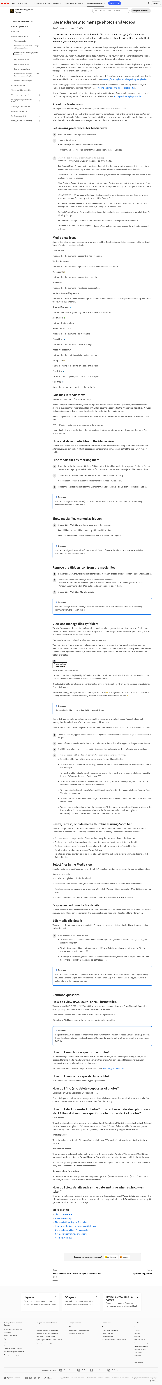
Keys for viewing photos (22, 69)
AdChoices (155, 1381)
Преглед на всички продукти (12, 1355)
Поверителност (91, 1378)
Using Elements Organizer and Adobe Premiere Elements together (26, 75)
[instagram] (30, 1378)
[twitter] (35, 1378)
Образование (73, 1327)
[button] (148, 3)
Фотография (7, 1332)
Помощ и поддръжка (95, 3)
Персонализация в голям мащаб (46, 1327)
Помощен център (107, 1327)
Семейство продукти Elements (13, 1348)
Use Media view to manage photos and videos (26, 54)
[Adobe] (5, 3)
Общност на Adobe (107, 1333)
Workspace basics (20, 41)
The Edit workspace (63, 1214)
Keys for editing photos (21, 60)
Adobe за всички (139, 1359)
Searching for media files (113, 1068)
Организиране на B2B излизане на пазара (49, 1340)
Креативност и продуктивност (46, 1336)
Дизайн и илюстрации (11, 1336)
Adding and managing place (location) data (116, 88)
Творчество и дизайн (19, 3)
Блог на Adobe (138, 1362)
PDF (5, 1342)
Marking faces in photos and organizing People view (124, 79)
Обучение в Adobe (107, 1336)
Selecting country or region (23, 81)
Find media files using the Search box (71, 1222)
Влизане (156, 3)
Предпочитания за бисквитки (121, 1378)
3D (4, 1345)
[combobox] (111, 10)
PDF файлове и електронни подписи (46, 3)
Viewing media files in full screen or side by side (75, 1226)
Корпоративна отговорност (142, 1343)
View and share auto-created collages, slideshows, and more (26, 47)
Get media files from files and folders (71, 1234)
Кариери (137, 1333)
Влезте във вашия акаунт (142, 1327)
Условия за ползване (104, 1378)
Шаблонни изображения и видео (14, 1352)
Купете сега (114, 3)
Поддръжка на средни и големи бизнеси (114, 1340)
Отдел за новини (139, 1340)
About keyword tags (63, 1218)
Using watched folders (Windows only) (71, 1230)
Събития (137, 1336)
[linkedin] (39, 1378)
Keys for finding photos (21, 64)
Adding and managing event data (128, 96)
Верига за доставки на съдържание (47, 1330)
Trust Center (138, 1352)
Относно (136, 1330)
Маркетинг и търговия (73, 3)
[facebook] (26, 1378)
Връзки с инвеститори (141, 1346)
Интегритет (137, 1356)
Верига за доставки (140, 1349)
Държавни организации (76, 1333)
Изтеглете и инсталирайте (110, 1330)
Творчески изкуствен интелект (13, 1329)
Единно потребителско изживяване (47, 1333)
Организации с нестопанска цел (79, 1330)
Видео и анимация (9, 1339)
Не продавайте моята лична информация (144, 1378)
